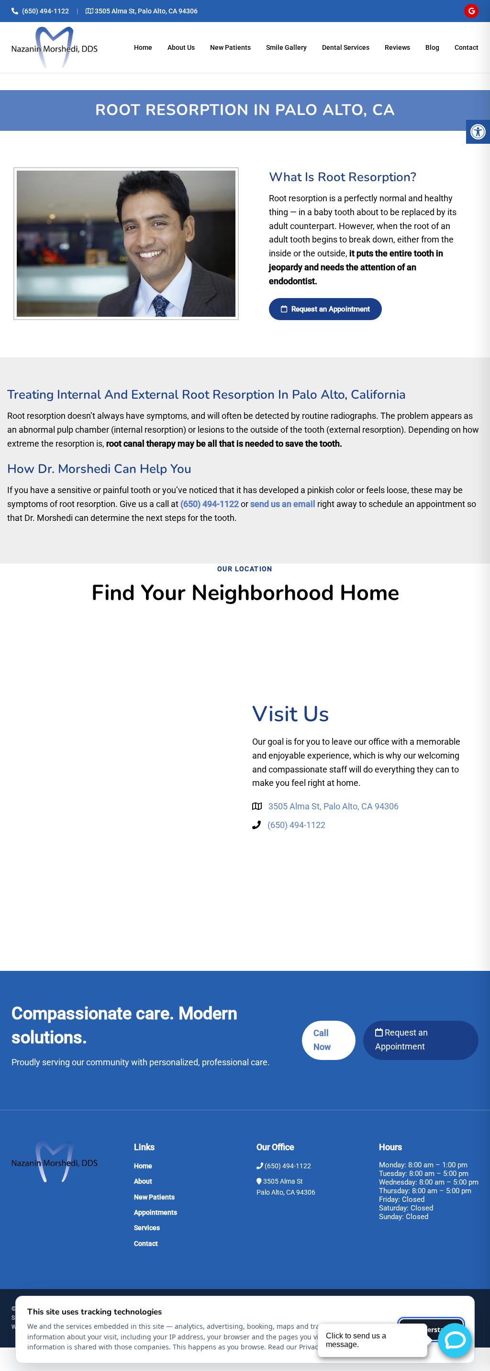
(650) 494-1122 (45, 11)
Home (143, 47)
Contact (467, 47)
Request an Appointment (401, 1039)
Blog (432, 47)
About (143, 1181)
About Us (181, 47)
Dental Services (345, 47)
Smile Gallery (286, 47)
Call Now (322, 1040)
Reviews (397, 47)
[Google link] (471, 11)
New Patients (230, 47)
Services (147, 1228)
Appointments (155, 1212)
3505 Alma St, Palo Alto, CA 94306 (146, 11)
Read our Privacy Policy (304, 1346)
